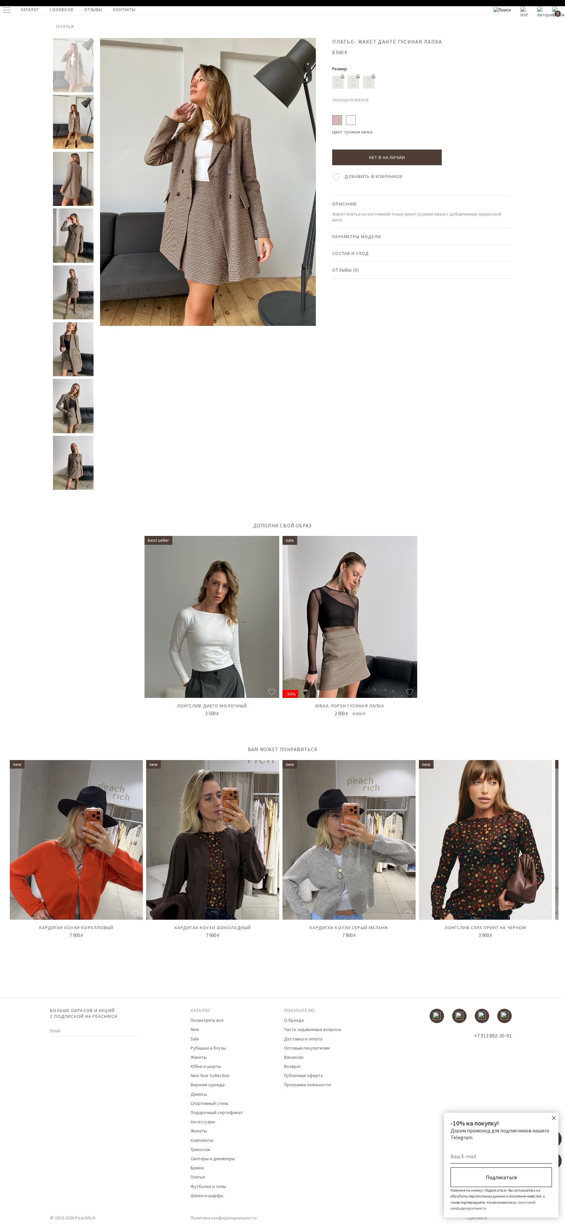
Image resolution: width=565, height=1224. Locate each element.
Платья (198, 1177)
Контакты (124, 9)
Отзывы (93, 9)
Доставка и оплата (303, 1039)
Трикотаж (200, 1149)
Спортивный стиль (210, 1103)
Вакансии (293, 1057)
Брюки (197, 1168)
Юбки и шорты (206, 1066)
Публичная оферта (303, 1075)
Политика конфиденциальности (224, 1218)
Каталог (30, 9)
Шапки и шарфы (207, 1195)
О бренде (294, 1020)
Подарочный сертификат (217, 1112)
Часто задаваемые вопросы (312, 1029)
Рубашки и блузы (208, 1048)
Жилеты (199, 1131)
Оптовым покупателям (307, 1048)
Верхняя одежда (208, 1085)
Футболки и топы (208, 1186)
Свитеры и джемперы (213, 1159)
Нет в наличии (387, 157)
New (195, 1029)
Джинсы (199, 1094)
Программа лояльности (307, 1085)
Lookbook (61, 9)
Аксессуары (203, 1122)
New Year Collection (210, 1075)
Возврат (292, 1066)
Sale (195, 1039)
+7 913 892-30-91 (493, 1035)
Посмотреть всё (207, 1020)
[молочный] (351, 120)
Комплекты (202, 1140)
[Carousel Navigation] (541, 753)
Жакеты (199, 1057)
